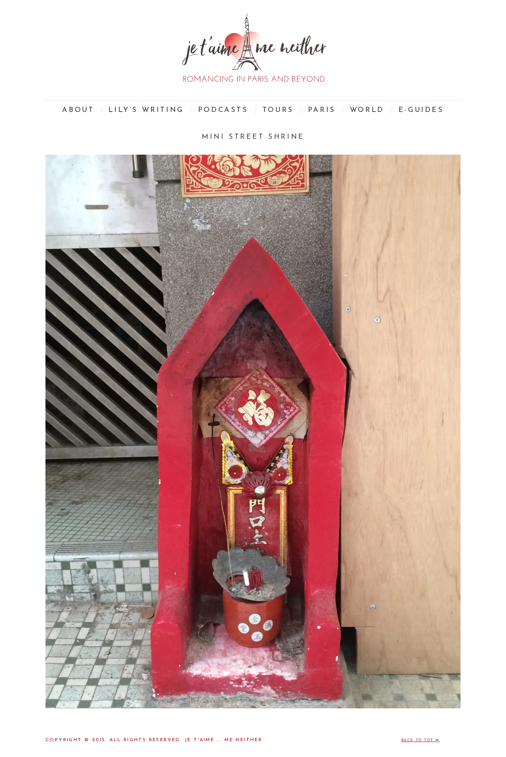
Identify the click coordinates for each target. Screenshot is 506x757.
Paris (322, 110)
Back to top (418, 740)
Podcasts (223, 110)
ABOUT (78, 110)
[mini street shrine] (253, 707)
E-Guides (421, 110)
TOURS (278, 110)
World (367, 110)
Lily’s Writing (145, 110)
